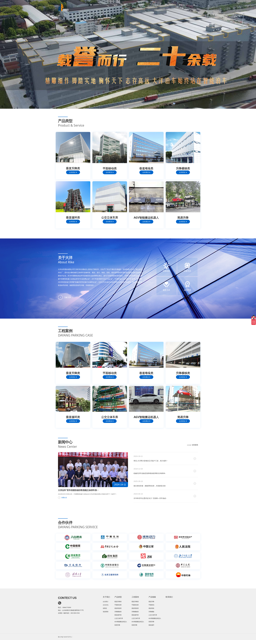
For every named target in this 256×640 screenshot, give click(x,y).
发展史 (105, 608)
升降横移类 (118, 612)
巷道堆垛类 (118, 608)
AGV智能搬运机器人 (120, 622)
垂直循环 (151, 625)
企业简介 (105, 601)
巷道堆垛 (151, 608)
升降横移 (151, 612)
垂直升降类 (118, 601)
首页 (115, 5)
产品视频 (168, 5)
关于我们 (127, 5)
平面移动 (151, 605)
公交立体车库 (118, 618)
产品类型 (140, 5)
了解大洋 (67, 297)
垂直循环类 (118, 615)
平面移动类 (118, 605)
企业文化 (105, 605)
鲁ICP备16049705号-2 (65, 637)
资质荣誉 (105, 612)
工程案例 (154, 5)
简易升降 (117, 625)
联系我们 (182, 5)
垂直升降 (151, 601)
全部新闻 (195, 445)
